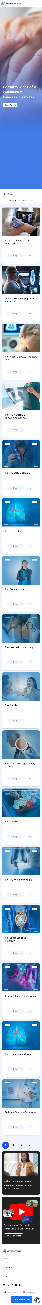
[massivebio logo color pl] (11, 3)
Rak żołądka (11, 821)
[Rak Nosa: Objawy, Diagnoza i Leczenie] (21, 325)
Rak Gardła (11, 705)
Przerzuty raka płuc (15, 531)
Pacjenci (6, 1258)
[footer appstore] (11, 1292)
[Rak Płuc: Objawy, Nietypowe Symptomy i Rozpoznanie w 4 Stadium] (21, 383)
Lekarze (6, 1263)
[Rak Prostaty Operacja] (21, 441)
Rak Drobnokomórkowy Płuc (20, 1054)
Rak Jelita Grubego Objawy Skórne (20, 765)
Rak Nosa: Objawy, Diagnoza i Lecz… (21, 358)
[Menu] (39, 3)
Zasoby (5, 1272)
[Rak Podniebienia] (21, 557)
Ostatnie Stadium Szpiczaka (20, 1112)
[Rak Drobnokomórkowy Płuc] (21, 1022)
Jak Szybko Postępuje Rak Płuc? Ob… (19, 300)
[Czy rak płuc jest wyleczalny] (21, 964)
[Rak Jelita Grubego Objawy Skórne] (21, 732)
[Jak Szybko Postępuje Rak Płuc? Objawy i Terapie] (21, 267)
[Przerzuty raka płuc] (21, 499)
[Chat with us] (37, 1300)
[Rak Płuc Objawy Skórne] (21, 848)
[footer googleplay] (30, 1292)
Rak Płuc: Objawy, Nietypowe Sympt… (16, 416)
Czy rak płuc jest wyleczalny (20, 996)
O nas (5, 1276)
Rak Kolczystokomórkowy (19, 647)
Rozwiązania (7, 1267)
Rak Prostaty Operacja (17, 472)
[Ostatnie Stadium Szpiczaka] (21, 1080)
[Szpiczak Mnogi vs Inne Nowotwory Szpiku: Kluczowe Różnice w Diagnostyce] (21, 209)
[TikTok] (12, 1285)
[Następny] (29, 1145)
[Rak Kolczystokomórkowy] (21, 615)
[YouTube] (16, 1285)
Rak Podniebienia (15, 589)
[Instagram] (8, 1285)
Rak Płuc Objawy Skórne (18, 879)
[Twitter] (4, 1285)
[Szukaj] (5, 194)
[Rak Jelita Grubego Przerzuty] (21, 906)
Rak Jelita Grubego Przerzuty (15, 939)
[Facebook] (20, 1285)
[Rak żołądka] (21, 790)
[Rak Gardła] (21, 673)
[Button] (30, 255)
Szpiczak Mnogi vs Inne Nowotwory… (18, 242)
